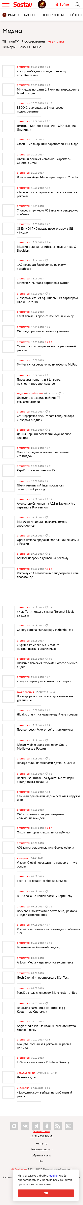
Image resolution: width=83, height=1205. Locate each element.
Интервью (23, 858)
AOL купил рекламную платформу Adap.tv (45, 847)
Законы (24, 47)
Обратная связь (42, 1155)
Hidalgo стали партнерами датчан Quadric (46, 763)
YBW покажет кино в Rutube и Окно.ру (43, 1062)
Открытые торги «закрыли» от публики (44, 832)
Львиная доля (26, 1077)
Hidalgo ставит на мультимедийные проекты (47, 714)
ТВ (4, 41)
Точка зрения (25, 692)
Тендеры (9, 47)
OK (46, 1193)
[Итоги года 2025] (46, 4)
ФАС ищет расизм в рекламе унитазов (43, 331)
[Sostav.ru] (24, 4)
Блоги (29, 15)
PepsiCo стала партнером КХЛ (37, 470)
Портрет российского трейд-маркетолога (45, 729)
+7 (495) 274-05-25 (41, 1135)
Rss (41, 1161)
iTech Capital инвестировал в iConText (42, 977)
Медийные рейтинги (30, 393)
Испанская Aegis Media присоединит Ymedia (47, 177)
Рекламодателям (41, 1149)
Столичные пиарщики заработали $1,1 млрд (47, 144)
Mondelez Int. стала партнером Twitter (43, 283)
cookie (53, 1175)
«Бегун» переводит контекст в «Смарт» (44, 681)
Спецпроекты (51, 15)
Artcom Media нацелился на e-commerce (45, 962)
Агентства (56, 41)
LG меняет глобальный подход (38, 947)
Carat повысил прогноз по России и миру (45, 316)
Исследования (33, 41)
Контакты (42, 1143)
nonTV (14, 41)
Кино (37, 47)
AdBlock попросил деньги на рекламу (42, 558)
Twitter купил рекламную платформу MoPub (47, 364)
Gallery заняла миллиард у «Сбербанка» (45, 630)
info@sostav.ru (41, 1131)
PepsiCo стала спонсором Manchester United (47, 993)
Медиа (12, 30)
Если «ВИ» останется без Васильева (42, 881)
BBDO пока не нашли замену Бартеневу (44, 896)
